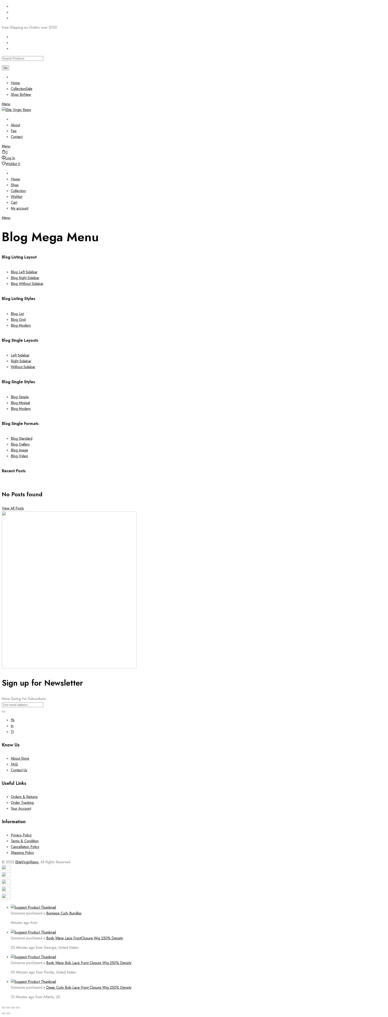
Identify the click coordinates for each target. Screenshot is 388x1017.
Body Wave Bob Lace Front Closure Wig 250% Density (88, 962)
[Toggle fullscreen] (8, 1007)
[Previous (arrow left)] (3, 1013)
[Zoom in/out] (3, 1007)
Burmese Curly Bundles (64, 913)
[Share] (13, 1007)
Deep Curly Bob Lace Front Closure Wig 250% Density (88, 987)
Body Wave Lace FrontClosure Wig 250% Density (84, 938)
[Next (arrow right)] (8, 1013)
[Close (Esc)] (18, 1007)
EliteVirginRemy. (27, 862)
